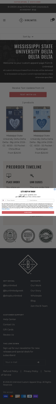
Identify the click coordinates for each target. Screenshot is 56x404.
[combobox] (4, 200)
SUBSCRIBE (28, 212)
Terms (8, 209)
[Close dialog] (54, 189)
